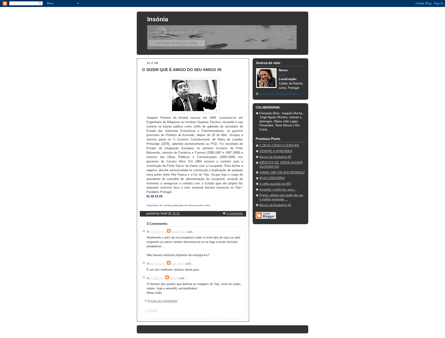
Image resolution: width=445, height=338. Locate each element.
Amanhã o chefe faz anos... (278, 189)
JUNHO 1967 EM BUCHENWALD (282, 172)
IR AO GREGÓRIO (272, 178)
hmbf (282, 74)
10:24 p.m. (158, 231)
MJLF (174, 278)
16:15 (176, 213)
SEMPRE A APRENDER (275, 151)
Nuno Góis (179, 231)
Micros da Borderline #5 (275, 157)
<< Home (151, 310)
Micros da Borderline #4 (275, 205)
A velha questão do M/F (275, 184)
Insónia (157, 19)
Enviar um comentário (162, 301)
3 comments (234, 213)
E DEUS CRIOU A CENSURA (279, 145)
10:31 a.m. (158, 263)
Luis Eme (178, 263)
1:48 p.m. (157, 278)
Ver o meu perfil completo (278, 93)
